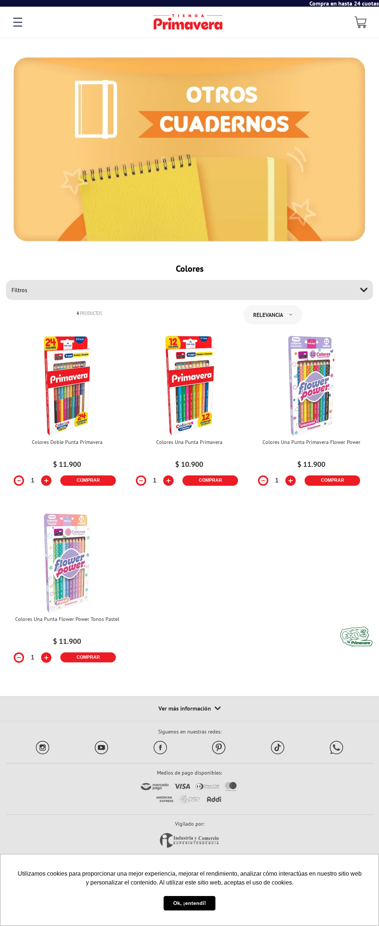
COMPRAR (88, 480)
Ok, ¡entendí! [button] (189, 903)
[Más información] (189, 708)
